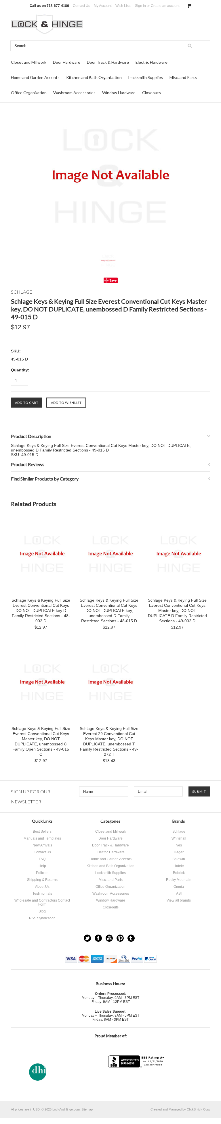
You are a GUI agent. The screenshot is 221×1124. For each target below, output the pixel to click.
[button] (137, 1078)
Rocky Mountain (178, 880)
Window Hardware (119, 92)
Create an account (165, 6)
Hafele (179, 866)
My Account (103, 6)
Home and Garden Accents (35, 77)
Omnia (179, 887)
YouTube (109, 938)
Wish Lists (123, 6)
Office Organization (29, 92)
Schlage (178, 832)
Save (113, 280)
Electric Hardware (151, 62)
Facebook (98, 938)
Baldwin (178, 859)
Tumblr (131, 938)
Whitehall (179, 838)
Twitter (87, 938)
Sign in (140, 6)
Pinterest (120, 938)
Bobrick (179, 873)
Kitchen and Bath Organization (94, 77)
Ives (179, 845)
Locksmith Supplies (145, 77)
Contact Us (81, 6)
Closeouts (151, 92)
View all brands (179, 900)
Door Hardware (66, 62)
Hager (179, 852)
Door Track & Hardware (108, 62)
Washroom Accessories (74, 92)
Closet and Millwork (28, 62)
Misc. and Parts (183, 77)
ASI (179, 894)
